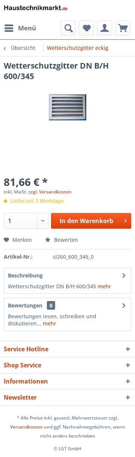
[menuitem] (20, 28)
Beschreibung (25, 275)
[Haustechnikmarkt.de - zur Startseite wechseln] (36, 10)
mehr (103, 286)
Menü (27, 28)
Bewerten (65, 239)
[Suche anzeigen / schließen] (67, 28)
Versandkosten (26, 427)
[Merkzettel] (86, 28)
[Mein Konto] (104, 28)
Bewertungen (25, 305)
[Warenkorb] (123, 28)
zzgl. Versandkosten (50, 192)
